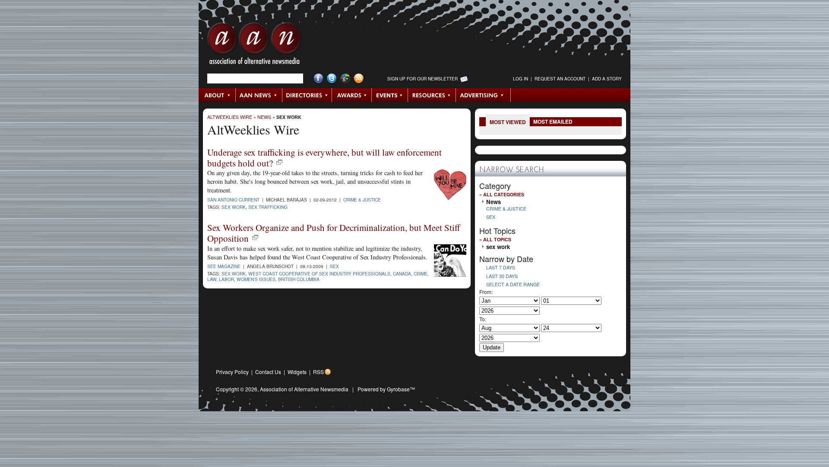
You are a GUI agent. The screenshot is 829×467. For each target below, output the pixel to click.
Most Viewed (508, 122)
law (211, 279)
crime (420, 273)
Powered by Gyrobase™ (386, 389)
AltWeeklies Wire (229, 117)
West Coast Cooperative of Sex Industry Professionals (319, 273)
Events (390, 95)
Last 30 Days (502, 276)
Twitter (332, 78)
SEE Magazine (223, 266)
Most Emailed (553, 121)
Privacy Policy (232, 371)
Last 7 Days (500, 267)
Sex (334, 266)
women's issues (256, 279)
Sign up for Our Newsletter (422, 79)
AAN (254, 45)
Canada (402, 273)
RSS (318, 371)
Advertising (483, 95)
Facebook (318, 78)
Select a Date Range (513, 284)
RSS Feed (359, 78)
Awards (352, 95)
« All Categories (501, 194)
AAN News (259, 95)
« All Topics (495, 239)
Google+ (345, 78)
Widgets (297, 371)
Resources (432, 95)
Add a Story (607, 79)
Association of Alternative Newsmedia (304, 389)
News (264, 117)
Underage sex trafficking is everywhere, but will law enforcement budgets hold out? (324, 157)
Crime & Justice (362, 199)
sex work (288, 117)
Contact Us (268, 371)
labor (226, 279)
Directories (307, 95)
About (217, 95)
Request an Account (560, 79)
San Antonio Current (233, 199)
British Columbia (299, 279)
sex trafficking (268, 207)
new (279, 162)
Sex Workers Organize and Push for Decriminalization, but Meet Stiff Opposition (333, 232)
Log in (520, 79)
